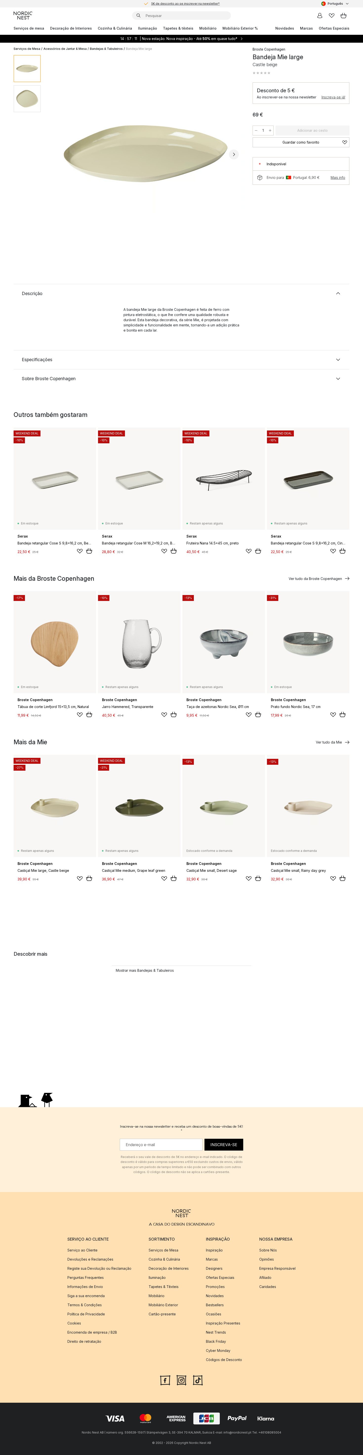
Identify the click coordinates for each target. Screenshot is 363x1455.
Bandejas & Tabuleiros (106, 49)
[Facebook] (165, 1379)
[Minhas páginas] (320, 15)
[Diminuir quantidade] (256, 130)
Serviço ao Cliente (82, 1250)
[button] (261, 73)
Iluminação (147, 28)
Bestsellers (215, 1305)
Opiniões (266, 1259)
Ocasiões (213, 1314)
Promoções (215, 1287)
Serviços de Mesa (27, 49)
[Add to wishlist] (80, 551)
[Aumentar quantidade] (270, 130)
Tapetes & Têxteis (164, 1287)
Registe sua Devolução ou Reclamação (99, 1268)
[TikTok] (198, 1379)
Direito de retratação (84, 1341)
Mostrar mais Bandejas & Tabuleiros (145, 970)
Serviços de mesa (29, 28)
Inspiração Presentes (223, 1323)
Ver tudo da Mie (329, 742)
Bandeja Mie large (139, 49)
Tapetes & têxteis (178, 28)
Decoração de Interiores (71, 28)
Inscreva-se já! (333, 97)
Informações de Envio (85, 1287)
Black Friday (216, 1341)
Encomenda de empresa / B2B (92, 1332)
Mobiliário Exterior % (240, 28)
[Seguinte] (234, 154)
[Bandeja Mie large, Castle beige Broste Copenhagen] (146, 153)
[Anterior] (57, 154)
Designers (214, 1268)
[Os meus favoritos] (332, 15)
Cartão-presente (162, 1314)
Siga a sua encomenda (86, 1296)
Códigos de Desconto (224, 1360)
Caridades (267, 1287)
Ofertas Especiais (334, 28)
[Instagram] (181, 1379)
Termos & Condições (84, 1305)
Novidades (284, 28)
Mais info (338, 177)
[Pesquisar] (138, 15)
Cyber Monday (218, 1350)
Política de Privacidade (86, 1314)
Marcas (306, 28)
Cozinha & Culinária (115, 28)
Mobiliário (208, 28)
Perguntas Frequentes (85, 1277)
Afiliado (265, 1277)
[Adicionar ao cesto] (89, 551)
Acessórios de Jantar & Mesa (65, 49)
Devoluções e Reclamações (90, 1259)
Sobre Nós (268, 1250)
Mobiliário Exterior (163, 1305)
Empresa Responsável (277, 1268)
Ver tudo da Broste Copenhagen (315, 579)
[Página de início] (23, 15)
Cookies (74, 1323)
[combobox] (335, 3)
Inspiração (214, 1250)
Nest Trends (216, 1332)
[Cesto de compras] (343, 15)
